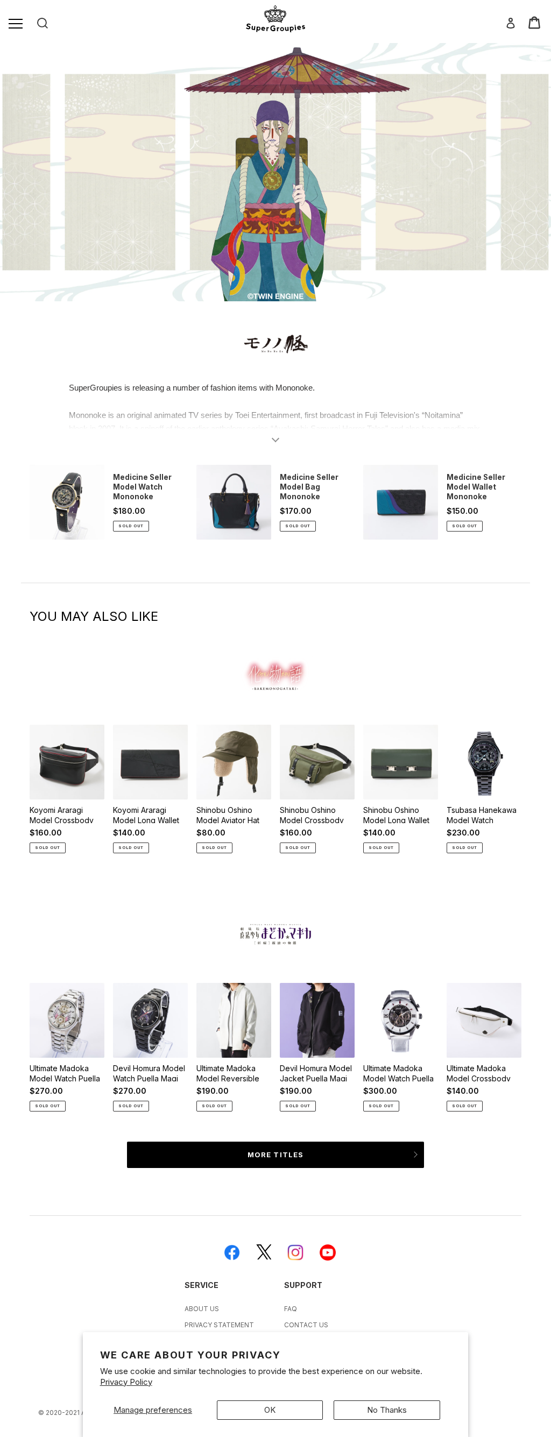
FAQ (290, 1309)
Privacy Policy (126, 1382)
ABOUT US (202, 1309)
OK (270, 1410)
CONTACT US (306, 1325)
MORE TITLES (275, 1154)
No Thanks (387, 1410)
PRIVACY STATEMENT (219, 1325)
